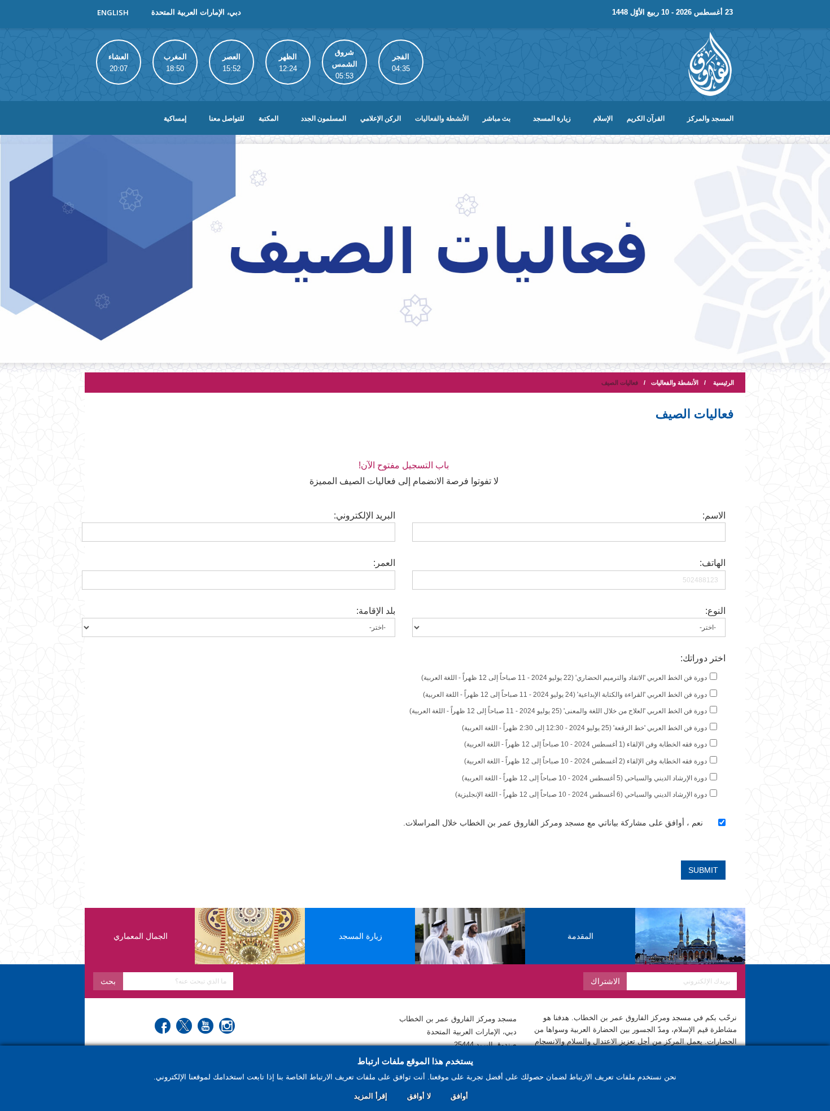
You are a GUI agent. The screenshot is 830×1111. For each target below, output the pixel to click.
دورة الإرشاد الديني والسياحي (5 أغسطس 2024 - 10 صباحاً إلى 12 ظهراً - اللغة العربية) (584, 778)
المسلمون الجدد (323, 118)
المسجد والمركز (710, 118)
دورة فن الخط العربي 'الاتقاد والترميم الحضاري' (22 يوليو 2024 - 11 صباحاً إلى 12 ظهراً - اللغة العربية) (564, 678)
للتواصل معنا (226, 118)
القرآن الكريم (646, 118)
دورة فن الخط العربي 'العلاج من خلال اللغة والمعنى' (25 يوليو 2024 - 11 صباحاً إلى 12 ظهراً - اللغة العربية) (558, 711)
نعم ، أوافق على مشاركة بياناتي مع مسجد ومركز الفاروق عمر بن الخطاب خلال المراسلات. (553, 822)
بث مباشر (496, 118)
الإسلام (603, 118)
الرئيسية (723, 382)
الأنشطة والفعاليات (442, 118)
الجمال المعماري (140, 936)
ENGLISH (113, 12)
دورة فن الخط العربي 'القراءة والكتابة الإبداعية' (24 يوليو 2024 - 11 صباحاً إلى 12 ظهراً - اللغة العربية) (565, 695)
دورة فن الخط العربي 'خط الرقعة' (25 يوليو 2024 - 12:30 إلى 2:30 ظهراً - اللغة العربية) (584, 728)
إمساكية (175, 118)
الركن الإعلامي (380, 118)
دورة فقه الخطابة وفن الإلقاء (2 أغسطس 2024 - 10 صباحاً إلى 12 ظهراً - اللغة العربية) (585, 761)
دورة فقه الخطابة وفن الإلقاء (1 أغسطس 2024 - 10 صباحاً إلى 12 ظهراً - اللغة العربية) (585, 744)
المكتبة (268, 118)
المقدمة (580, 936)
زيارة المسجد (552, 118)
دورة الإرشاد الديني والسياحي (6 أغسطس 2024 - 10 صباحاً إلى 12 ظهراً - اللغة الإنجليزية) (581, 794)
